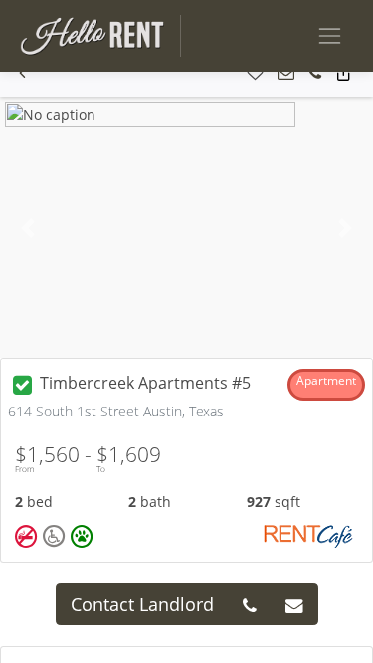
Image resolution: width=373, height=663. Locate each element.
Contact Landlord (142, 604)
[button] (22, 73)
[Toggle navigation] (329, 35)
